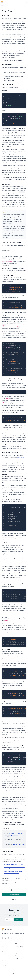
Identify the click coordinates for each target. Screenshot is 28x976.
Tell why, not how (6, 649)
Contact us (4, 965)
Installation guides (19, 948)
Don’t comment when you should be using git (12, 580)
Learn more (8, 919)
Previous (15, 889)
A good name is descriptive (8, 254)
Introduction (5, 15)
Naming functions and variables (11, 242)
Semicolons (5, 543)
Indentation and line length (10, 452)
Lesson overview (7, 64)
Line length (4, 474)
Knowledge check (7, 851)
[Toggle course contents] (2, 6)
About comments (7, 564)
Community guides (19, 946)
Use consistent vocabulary (8, 275)
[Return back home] (2, 2)
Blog (3, 951)
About (3, 946)
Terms (16, 955)
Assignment (5, 828)
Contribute (4, 963)
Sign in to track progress (14, 894)
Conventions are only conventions (13, 212)
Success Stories (5, 953)
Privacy (16, 958)
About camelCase (6, 184)
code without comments (18, 844)
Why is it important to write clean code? (13, 864)
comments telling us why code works (14, 842)
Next (13, 899)
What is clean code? (8, 84)
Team (3, 948)
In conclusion (6, 795)
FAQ (2, 960)
